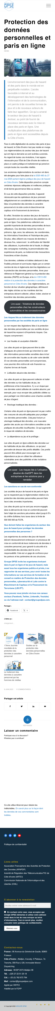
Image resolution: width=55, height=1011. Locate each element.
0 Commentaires (23, 689)
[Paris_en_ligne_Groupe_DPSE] (27, 68)
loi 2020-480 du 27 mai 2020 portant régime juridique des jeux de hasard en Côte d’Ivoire (27, 179)
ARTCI (17, 984)
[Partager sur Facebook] (10, 706)
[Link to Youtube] (49, 1004)
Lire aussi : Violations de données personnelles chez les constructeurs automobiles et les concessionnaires (27, 307)
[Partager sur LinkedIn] (33, 706)
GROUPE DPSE (21, 1006)
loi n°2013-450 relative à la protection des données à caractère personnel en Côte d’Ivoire (25, 280)
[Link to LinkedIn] (41, 1004)
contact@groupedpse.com (37, 599)
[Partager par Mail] (45, 706)
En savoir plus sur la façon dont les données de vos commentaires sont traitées (23, 811)
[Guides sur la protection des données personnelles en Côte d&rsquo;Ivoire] (36, 638)
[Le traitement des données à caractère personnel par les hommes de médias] (13, 665)
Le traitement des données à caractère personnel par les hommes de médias (13, 676)
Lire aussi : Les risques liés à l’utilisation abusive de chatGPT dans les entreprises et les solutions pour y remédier (27, 474)
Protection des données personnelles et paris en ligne (27, 33)
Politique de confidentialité (15, 844)
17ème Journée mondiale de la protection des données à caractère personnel (13, 650)
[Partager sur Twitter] (22, 706)
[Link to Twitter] (45, 1004)
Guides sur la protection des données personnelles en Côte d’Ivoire (35, 649)
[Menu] (47, 5)
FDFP (19, 988)
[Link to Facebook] (37, 1004)
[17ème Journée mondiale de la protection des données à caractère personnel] (13, 638)
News (6, 51)
